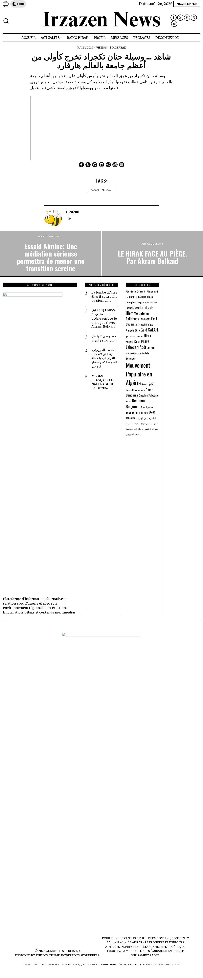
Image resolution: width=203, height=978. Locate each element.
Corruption (131, 302)
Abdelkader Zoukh (134, 291)
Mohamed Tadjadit (133, 353)
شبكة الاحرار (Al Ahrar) (127, 942)
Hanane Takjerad (101, 189)
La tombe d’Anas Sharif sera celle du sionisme (104, 296)
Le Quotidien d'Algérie (161, 947)
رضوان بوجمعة (140, 423)
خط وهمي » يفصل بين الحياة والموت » (104, 338)
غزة (152, 429)
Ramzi (128, 401)
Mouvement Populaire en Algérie (139, 374)
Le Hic (151, 347)
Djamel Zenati (133, 308)
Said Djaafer (147, 407)
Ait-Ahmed (148, 291)
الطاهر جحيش (150, 418)
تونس (150, 423)
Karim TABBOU (141, 341)
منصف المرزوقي (133, 434)
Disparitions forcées (147, 302)
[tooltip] (173, 18)
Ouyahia (143, 395)
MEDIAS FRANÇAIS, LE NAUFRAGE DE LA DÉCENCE (102, 382)
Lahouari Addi (136, 347)
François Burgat (145, 324)
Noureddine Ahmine (135, 390)
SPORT (151, 412)
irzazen (72, 211)
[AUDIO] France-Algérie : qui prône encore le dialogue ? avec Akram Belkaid (104, 318)
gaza (128, 336)
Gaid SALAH (149, 330)
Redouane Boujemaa (136, 403)
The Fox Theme (47, 955)
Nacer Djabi (147, 384)
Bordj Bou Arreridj (138, 297)
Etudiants (145, 319)
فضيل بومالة (143, 428)
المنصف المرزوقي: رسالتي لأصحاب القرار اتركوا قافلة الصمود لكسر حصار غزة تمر (104, 358)
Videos (101, 47)
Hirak (147, 335)
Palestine (153, 395)
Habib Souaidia (137, 336)
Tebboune (130, 418)
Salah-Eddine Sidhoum (137, 412)
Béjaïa (150, 297)
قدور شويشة (131, 428)
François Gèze (133, 330)
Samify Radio (148, 955)
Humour (130, 341)
